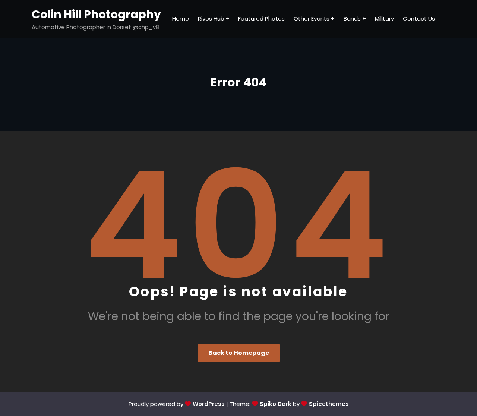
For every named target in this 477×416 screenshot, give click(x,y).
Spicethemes (329, 404)
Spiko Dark (275, 404)
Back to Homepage (238, 353)
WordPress (209, 404)
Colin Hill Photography (96, 14)
